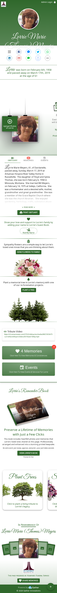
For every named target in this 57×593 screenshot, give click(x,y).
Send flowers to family (28, 252)
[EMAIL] (19, 58)
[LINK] (47, 58)
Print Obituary (30, 212)
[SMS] (28, 58)
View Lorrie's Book (28, 453)
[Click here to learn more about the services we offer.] (28, 567)
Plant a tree (28, 290)
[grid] (28, 122)
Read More (28, 207)
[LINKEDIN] (9, 58)
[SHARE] (38, 58)
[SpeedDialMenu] (50, 586)
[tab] (13, 159)
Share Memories (30, 581)
